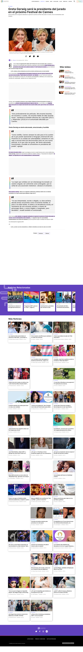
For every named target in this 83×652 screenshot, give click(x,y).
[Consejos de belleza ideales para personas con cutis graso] (41, 513)
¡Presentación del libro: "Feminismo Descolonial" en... (63, 307)
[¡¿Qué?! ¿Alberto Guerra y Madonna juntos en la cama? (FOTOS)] (64, 582)
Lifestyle (42, 1)
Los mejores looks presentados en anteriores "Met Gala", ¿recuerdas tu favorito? (18, 337)
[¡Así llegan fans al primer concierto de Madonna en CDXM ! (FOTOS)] (19, 605)
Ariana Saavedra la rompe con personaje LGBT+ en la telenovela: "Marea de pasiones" (70, 89)
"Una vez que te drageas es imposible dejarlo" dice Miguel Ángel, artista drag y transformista (19, 592)
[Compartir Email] (38, 55)
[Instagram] (43, 631)
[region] (41, 22)
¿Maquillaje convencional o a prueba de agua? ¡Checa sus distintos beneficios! (70, 83)
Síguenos (79, 1)
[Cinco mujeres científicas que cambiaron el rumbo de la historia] (41, 327)
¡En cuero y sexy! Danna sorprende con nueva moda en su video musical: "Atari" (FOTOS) (18, 546)
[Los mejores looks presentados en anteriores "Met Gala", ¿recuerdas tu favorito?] (19, 327)
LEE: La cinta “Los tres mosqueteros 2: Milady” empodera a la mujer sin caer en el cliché (31, 226)
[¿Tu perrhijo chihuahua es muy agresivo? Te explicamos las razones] (64, 373)
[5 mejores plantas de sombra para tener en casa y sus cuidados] (19, 397)
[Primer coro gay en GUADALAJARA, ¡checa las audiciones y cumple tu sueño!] (19, 489)
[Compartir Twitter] (30, 55)
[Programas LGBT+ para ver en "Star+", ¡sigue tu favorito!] (31, 297)
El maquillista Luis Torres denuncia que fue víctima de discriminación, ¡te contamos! (63, 523)
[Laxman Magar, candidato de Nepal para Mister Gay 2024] (64, 559)
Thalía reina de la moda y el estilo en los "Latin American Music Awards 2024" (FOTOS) (18, 384)
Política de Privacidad (51, 638)
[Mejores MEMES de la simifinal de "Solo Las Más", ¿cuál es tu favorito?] (41, 489)
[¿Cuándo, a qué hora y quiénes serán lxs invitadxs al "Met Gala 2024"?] (64, 350)
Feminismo (41, 233)
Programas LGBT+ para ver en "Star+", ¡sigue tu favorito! (31, 307)
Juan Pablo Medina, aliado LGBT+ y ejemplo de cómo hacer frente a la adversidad (17, 453)
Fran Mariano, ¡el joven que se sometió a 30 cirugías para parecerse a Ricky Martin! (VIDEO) (64, 430)
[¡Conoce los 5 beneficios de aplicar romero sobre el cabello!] (41, 536)
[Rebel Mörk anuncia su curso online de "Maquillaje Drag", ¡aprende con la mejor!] (19, 466)
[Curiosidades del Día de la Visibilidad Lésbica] (64, 466)
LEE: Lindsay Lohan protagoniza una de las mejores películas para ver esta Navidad (30, 71)
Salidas (47, 1)
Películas (47, 233)
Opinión (70, 1)
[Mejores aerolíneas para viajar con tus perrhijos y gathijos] (64, 489)
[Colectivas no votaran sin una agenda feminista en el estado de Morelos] (15, 297)
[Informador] (66, 643)
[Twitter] (36, 631)
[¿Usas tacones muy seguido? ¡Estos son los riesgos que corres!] (19, 420)
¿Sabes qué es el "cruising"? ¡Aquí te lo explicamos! (69, 72)
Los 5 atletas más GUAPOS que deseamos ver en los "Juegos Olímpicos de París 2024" (63, 546)
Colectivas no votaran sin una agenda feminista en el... (14, 307)
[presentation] (74, 301)
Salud (60, 1)
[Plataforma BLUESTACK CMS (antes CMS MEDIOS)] (72, 643)
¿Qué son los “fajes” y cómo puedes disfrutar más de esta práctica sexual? (70, 94)
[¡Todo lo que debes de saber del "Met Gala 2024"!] (64, 327)
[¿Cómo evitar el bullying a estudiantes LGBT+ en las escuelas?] (41, 605)
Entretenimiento (35, 1)
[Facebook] (39, 631)
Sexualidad (55, 1)
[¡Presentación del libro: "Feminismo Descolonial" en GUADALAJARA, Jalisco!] (63, 297)
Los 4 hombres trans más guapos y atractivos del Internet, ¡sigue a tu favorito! (39, 361)
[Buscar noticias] (74, 2)
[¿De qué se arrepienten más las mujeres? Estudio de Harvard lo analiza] (64, 443)
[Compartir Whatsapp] (34, 55)
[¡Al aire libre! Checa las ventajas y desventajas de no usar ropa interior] (64, 397)
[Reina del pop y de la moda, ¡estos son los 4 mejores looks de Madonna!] (41, 559)
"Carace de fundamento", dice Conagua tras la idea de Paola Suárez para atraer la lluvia (41, 407)
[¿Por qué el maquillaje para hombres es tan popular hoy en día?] (41, 582)
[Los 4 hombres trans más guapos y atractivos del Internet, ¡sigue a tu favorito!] (41, 350)
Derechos (65, 1)
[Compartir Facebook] (26, 55)
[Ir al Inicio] (5, 1)
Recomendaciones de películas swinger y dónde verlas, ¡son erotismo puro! (70, 78)
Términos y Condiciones (40, 638)
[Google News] (46, 631)
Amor (51, 1)
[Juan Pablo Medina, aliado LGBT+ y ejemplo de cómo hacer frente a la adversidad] (19, 443)
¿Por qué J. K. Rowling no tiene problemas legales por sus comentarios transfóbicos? (41, 453)
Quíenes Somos (30, 638)
